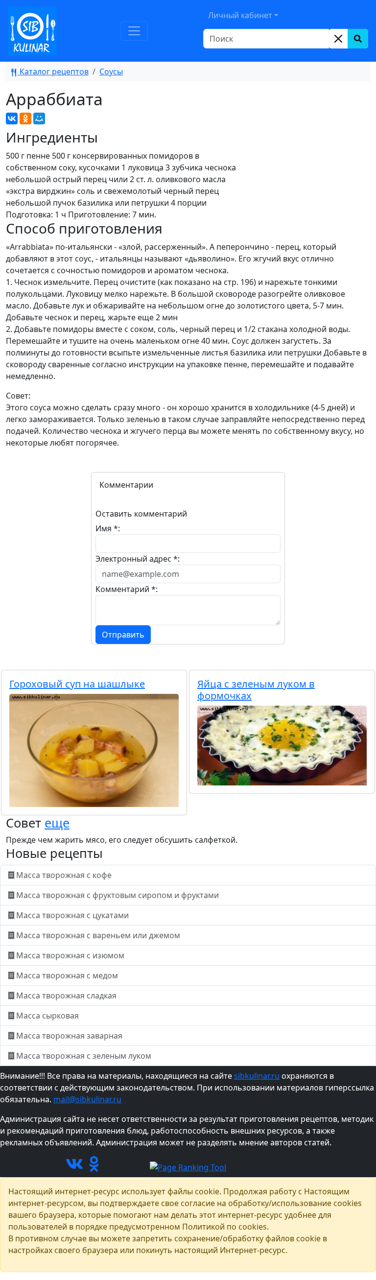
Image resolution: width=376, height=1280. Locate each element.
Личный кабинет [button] (240, 15)
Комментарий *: (126, 589)
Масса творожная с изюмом (70, 955)
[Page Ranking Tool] (188, 1166)
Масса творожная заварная (69, 1035)
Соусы (111, 71)
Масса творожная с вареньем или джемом (98, 935)
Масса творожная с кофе (64, 875)
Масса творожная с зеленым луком (83, 1055)
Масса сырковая (47, 1015)
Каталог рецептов (53, 71)
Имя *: (107, 528)
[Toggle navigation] (134, 31)
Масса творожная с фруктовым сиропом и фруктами (117, 895)
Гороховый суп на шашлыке (77, 683)
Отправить (123, 634)
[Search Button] (358, 38)
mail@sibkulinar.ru (87, 1099)
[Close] (338, 39)
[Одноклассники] (25, 118)
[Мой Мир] (39, 118)
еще (57, 822)
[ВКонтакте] (12, 118)
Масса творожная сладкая (66, 995)
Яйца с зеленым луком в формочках (256, 689)
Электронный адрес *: (137, 558)
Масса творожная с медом (67, 975)
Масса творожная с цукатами (72, 915)
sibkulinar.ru (257, 1075)
